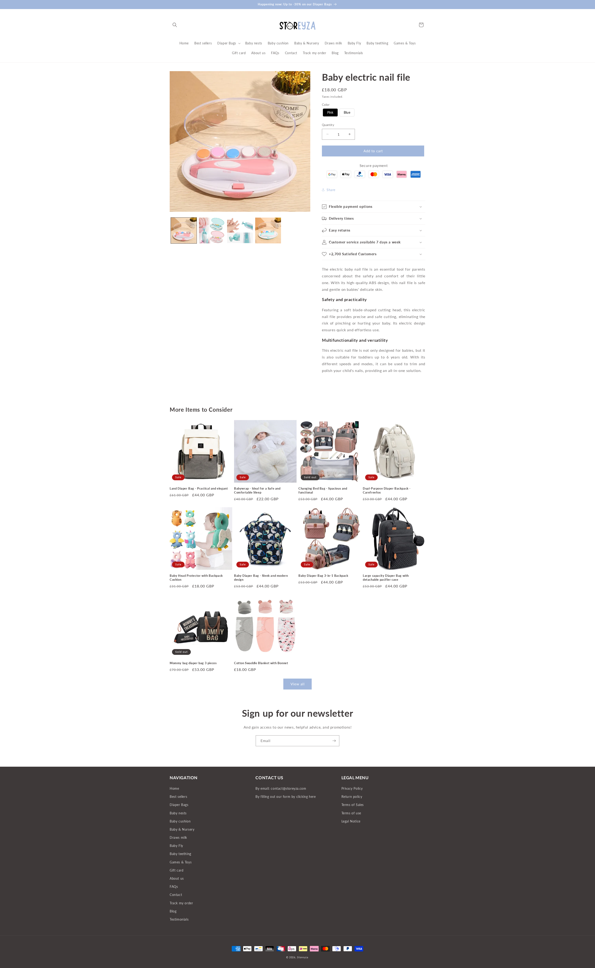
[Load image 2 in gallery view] (212, 230)
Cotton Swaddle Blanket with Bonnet (261, 663)
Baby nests (178, 813)
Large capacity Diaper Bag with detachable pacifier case (386, 577)
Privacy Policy (352, 788)
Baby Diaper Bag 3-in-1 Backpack (323, 575)
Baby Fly (176, 846)
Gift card (176, 870)
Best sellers (178, 797)
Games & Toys (181, 862)
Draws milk (178, 838)
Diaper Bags (179, 805)
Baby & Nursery (182, 829)
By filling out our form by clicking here (285, 797)
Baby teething (180, 854)
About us (177, 878)
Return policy (351, 797)
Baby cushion (180, 821)
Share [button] (331, 190)
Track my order (181, 903)
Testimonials (179, 919)
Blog (173, 911)
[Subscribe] (334, 740)
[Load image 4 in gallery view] (268, 230)
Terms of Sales (352, 805)
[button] (175, 25)
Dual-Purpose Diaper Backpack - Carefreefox (387, 490)
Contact (176, 895)
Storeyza (302, 957)
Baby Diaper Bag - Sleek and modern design (261, 577)
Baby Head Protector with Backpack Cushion (196, 577)
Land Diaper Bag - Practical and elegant (199, 488)
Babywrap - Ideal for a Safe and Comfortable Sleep (257, 490)
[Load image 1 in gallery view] (184, 230)
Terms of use (351, 813)
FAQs (174, 887)
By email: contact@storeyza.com (280, 788)
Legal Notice (350, 821)
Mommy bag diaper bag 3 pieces (193, 663)
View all (298, 684)
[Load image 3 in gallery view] (240, 230)
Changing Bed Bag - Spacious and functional (322, 490)
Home (174, 788)
